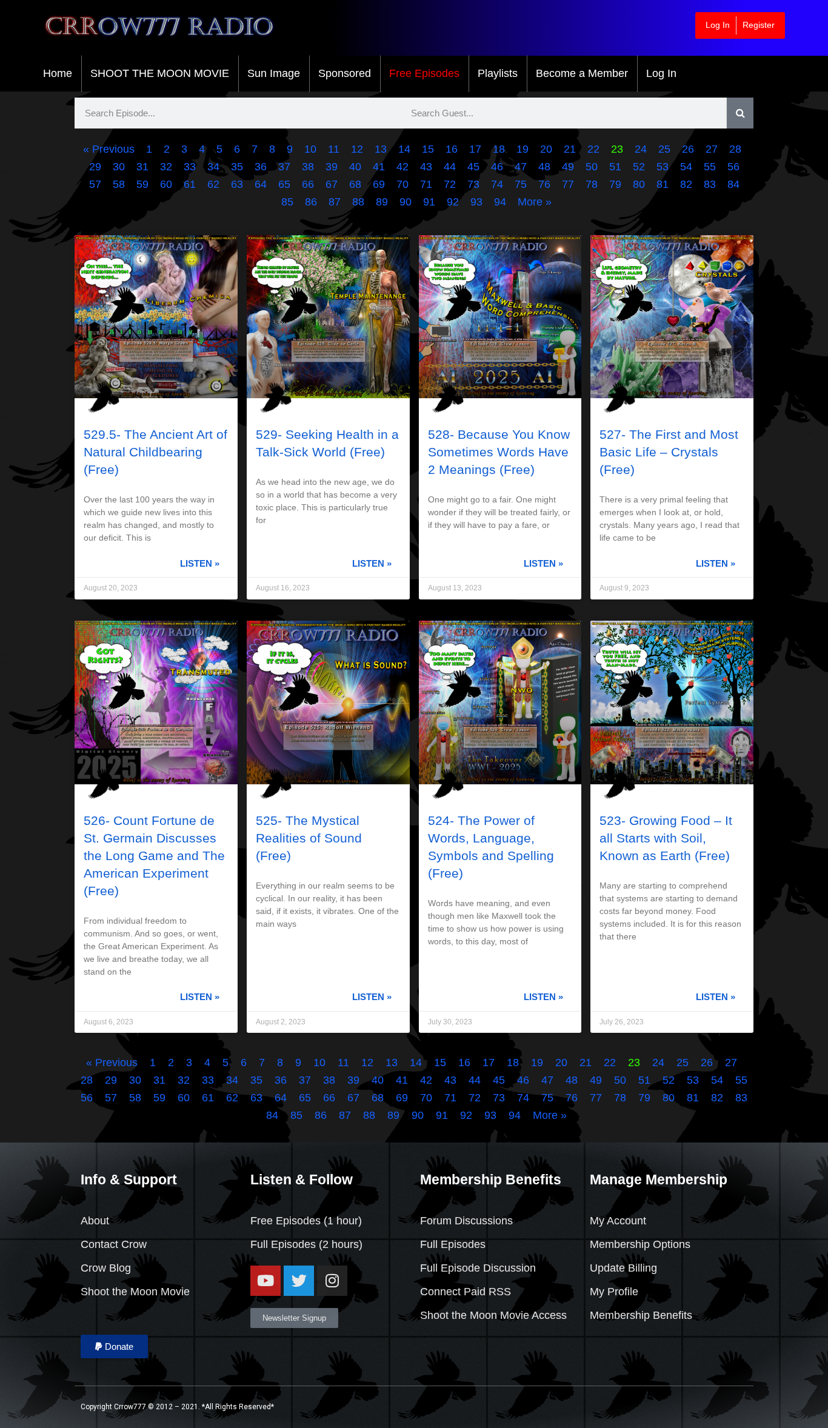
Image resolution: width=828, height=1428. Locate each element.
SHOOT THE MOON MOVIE (159, 73)
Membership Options (640, 1244)
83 (710, 184)
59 (142, 184)
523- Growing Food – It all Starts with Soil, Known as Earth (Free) (665, 837)
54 (686, 167)
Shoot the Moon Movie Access (493, 1315)
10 (310, 149)
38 (308, 167)
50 (592, 167)
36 (261, 167)
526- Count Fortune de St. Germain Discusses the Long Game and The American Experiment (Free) (154, 855)
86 (311, 202)
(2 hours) (339, 1244)
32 (166, 167)
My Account (618, 1221)
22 (593, 149)
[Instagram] (332, 1281)
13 (381, 149)
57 (95, 184)
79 (615, 184)
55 (710, 167)
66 (308, 184)
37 (284, 167)
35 (237, 167)
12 (357, 149)
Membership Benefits (641, 1315)
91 (429, 202)
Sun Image (273, 73)
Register (759, 25)
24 (641, 149)
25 (664, 149)
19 (522, 149)
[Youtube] (265, 1281)
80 (639, 184)
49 (568, 167)
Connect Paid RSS (465, 1292)
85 (287, 202)
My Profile (614, 1292)
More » (535, 202)
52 (639, 167)
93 (476, 202)
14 (404, 149)
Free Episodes (424, 73)
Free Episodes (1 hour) (306, 1221)
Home (57, 73)
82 (686, 184)
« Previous (109, 149)
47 (521, 167)
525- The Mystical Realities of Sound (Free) (309, 837)
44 (450, 167)
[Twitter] (299, 1281)
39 (332, 167)
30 (119, 167)
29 (95, 167)
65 (284, 184)
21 (570, 149)
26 (688, 149)
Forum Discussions (466, 1221)
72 (450, 184)
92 (453, 202)
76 (544, 184)
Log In (718, 25)
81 (662, 184)
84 (733, 184)
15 (428, 149)
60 (166, 184)
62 (213, 184)
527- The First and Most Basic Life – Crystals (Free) (668, 451)
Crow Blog (106, 1268)
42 (402, 167)
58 (119, 184)
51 (615, 167)
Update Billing (623, 1268)
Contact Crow (114, 1244)
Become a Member (582, 73)
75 (521, 184)
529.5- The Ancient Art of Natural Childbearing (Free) (155, 451)
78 (592, 184)
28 (735, 149)
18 (499, 149)
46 (497, 167)
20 (546, 149)
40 (355, 167)
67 (332, 184)
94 (500, 202)
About (95, 1221)
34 (213, 167)
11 (333, 149)
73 (473, 184)
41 (379, 167)
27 (712, 149)
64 (261, 184)
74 (497, 184)
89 (382, 202)
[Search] (740, 113)
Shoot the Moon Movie (135, 1292)
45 (473, 167)
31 (142, 167)
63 (237, 184)
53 (662, 167)
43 (426, 167)
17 (475, 149)
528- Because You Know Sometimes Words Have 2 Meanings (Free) (499, 451)
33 (190, 167)
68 (355, 184)
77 (568, 184)
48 (544, 167)
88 (358, 202)
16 (452, 149)
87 (335, 202)
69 (379, 184)
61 (190, 184)
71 (426, 184)
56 (733, 167)
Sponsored (344, 73)
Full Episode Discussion (478, 1268)
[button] (114, 1346)
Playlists (498, 73)
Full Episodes (283, 1244)
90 (405, 202)
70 (402, 184)
